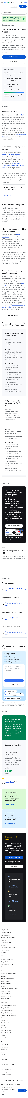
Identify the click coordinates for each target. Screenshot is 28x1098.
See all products (5, 966)
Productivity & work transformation (9, 988)
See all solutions (5, 998)
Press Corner (4, 1059)
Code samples (4, 1020)
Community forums (6, 1074)
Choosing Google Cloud (7, 932)
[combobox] (6, 1094)
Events (3, 1052)
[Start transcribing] (14, 57)
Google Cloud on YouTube (7, 1062)
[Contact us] (14, 6)
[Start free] (23, 6)
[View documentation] (14, 526)
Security (3, 986)
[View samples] (12, 915)
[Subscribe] (22, 1090)
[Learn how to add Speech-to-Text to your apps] (14, 532)
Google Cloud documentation (8, 1007)
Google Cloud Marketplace (7, 1012)
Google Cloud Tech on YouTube (8, 1064)
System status (4, 1035)
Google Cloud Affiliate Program (8, 1005)
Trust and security (5, 935)
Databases (4, 976)
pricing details (9, 782)
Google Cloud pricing (6, 961)
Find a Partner (4, 1047)
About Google (4, 1084)
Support (3, 1017)
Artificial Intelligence (6, 983)
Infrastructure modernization (8, 973)
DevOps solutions (5, 993)
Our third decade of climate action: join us (13, 1080)
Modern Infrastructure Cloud (8, 937)
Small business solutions (7, 996)
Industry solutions (5, 991)
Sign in (25, 2)
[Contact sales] (14, 62)
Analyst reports (5, 950)
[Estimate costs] (9, 805)
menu (2, 3)
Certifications (4, 1027)
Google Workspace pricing (7, 964)
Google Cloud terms (7, 1087)
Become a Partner (5, 1049)
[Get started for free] (14, 857)
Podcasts (3, 1054)
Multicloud (3, 940)
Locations (3, 945)
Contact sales (4, 1044)
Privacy (11, 1084)
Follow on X (4, 1067)
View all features (13, 315)
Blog (2, 955)
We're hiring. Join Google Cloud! (8, 1072)
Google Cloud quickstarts (7, 1010)
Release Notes (4, 1037)
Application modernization (7, 978)
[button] (14, 589)
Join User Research (6, 1069)
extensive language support (11, 155)
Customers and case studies (8, 947)
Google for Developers (6, 1030)
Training (3, 1025)
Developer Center (5, 1057)
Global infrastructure (6, 942)
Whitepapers (4, 952)
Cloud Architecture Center (7, 1022)
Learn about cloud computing (8, 1015)
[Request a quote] (10, 824)
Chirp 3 (22, 115)
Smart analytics (5, 981)
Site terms (17, 1084)
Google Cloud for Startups (7, 1032)
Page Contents (7, 12)
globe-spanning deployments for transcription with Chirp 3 (13, 166)
